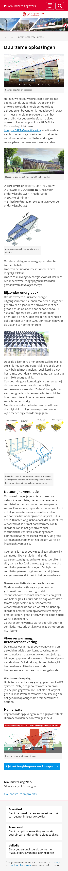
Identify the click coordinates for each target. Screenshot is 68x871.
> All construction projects (20, 794)
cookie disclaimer (20, 865)
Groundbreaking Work (22, 6)
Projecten (12, 37)
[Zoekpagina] (60, 5)
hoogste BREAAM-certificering (22, 130)
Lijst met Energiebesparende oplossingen (29, 766)
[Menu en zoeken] (50, 5)
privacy (55, 862)
